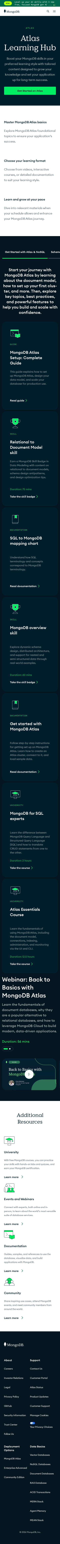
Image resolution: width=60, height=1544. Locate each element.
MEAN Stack (37, 1520)
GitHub (8, 1405)
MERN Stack (37, 1501)
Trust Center (10, 1424)
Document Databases (42, 1473)
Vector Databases (40, 1454)
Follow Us (9, 1433)
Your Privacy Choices (41, 1426)
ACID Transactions (40, 1492)
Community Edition (14, 1477)
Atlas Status (36, 1387)
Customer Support (40, 1405)
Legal (7, 1387)
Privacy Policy (11, 1396)
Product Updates (39, 1396)
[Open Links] (54, 11)
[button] (30, 1158)
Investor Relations (13, 1377)
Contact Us (36, 1368)
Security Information (15, 1415)
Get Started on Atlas (30, 90)
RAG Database (38, 1482)
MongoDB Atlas (12, 1458)
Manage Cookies (39, 1415)
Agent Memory (38, 1510)
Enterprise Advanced (15, 1467)
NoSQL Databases (40, 1464)
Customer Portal (39, 1377)
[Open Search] (48, 11)
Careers (8, 1368)
